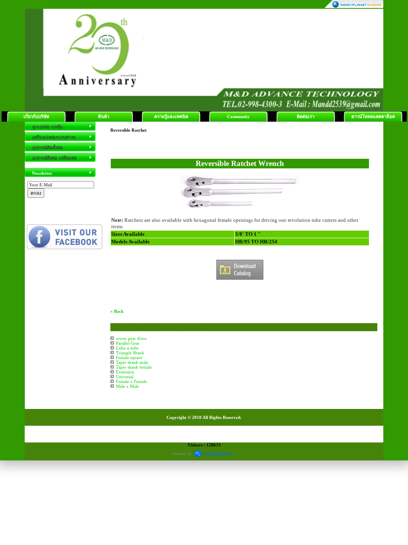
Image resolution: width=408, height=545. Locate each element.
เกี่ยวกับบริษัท (36, 116)
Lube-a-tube (127, 348)
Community (238, 116)
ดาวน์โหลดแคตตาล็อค (373, 116)
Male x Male (127, 386)
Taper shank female (134, 367)
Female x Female (131, 381)
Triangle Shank (130, 352)
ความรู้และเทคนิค (171, 116)
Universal (124, 376)
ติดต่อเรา (305, 116)
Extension (125, 371)
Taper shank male (132, 362)
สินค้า (103, 116)
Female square (129, 357)
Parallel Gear (127, 343)
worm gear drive (131, 338)
